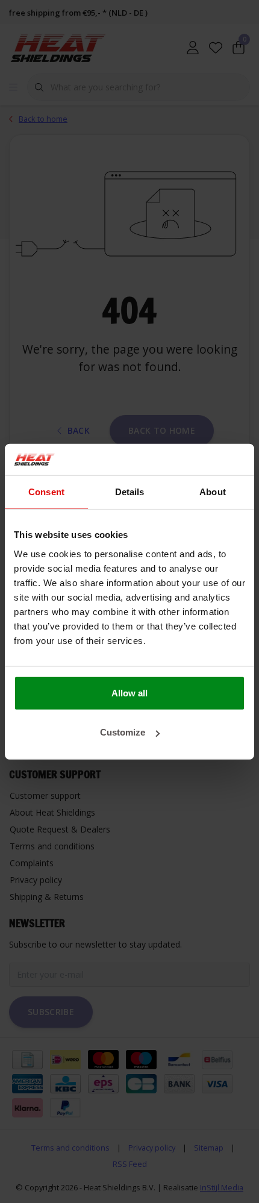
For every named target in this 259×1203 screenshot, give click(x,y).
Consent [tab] (46, 492)
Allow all (129, 692)
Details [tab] (130, 492)
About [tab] (212, 492)
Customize (122, 732)
